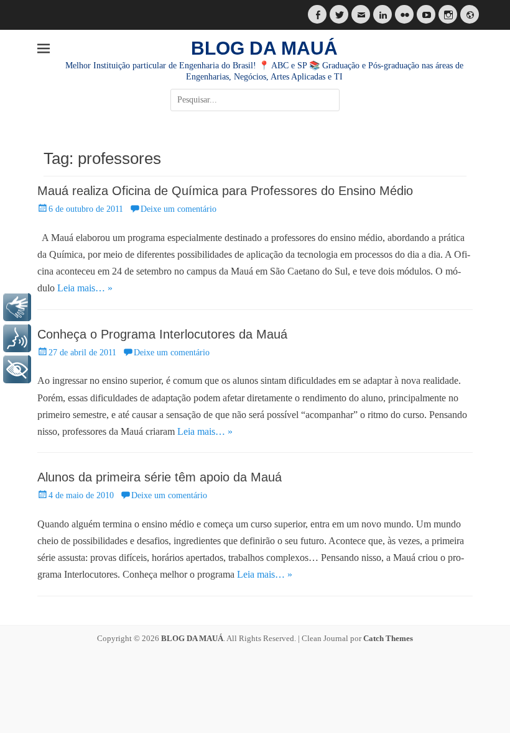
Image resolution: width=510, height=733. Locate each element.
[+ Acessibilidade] (17, 369)
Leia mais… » (85, 288)
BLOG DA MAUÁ (264, 48)
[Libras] (17, 307)
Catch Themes (388, 638)
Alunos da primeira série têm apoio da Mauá (159, 477)
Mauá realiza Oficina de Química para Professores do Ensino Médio (225, 191)
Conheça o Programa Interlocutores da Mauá (162, 334)
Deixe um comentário (178, 209)
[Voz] (17, 338)
